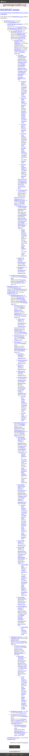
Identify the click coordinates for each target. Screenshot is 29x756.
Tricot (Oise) (24, 243)
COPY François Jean (22, 190)
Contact (21, 754)
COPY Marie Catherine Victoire (22, 55)
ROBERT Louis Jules (22, 206)
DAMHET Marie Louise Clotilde (21, 558)
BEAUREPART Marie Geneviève (18, 714)
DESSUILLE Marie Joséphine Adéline (23, 167)
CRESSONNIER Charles (21, 547)
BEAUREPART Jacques (9, 9)
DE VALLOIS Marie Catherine (18, 41)
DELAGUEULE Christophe (16, 28)
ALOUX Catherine (12, 22)
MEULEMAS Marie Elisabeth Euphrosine (24, 473)
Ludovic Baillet (13, 751)
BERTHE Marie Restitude (20, 725)
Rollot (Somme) (23, 687)
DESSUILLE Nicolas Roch (21, 73)
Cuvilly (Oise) (20, 38)
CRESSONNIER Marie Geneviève (22, 598)
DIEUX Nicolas (17, 342)
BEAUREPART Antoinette (16, 711)
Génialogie (25, 742)
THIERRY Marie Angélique (23, 247)
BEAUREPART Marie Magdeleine (15, 24)
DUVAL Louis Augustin (23, 678)
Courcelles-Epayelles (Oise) (22, 77)
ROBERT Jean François (21, 258)
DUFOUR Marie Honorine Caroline (23, 507)
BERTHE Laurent (20, 720)
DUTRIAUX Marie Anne (12, 290)
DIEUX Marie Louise (22, 360)
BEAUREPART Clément (12, 286)
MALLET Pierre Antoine (21, 319)
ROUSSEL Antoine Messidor (22, 448)
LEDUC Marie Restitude (19, 349)
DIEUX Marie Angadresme (21, 657)
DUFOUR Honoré (21, 498)
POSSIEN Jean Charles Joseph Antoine (23, 399)
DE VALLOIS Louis (20, 37)
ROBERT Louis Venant (19, 200)
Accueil (7, 754)
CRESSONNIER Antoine (19, 431)
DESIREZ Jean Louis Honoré (22, 183)
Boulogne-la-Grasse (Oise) (20, 333)
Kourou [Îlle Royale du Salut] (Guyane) (24, 94)
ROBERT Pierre (21, 267)
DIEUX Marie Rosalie (19, 335)
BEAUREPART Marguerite (13, 737)
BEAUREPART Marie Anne (17, 295)
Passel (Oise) (21, 452)
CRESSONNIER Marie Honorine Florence (21, 486)
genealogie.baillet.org (14, 4)
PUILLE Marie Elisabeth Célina (23, 587)
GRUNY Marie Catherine (20, 646)
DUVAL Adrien (23, 668)
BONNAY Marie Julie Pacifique (21, 616)
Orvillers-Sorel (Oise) (19, 50)
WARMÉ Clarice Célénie (23, 698)
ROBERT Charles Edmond (23, 231)
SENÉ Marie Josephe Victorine (22, 214)
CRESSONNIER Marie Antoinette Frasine (22, 439)
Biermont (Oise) (24, 121)
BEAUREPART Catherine (16, 637)
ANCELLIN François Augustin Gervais (23, 116)
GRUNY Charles (20, 642)
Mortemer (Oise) (22, 27)
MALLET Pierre (17, 314)
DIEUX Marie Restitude (21, 354)
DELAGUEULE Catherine (16, 31)
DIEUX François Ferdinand (21, 371)
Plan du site (14, 754)
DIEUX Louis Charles (21, 301)
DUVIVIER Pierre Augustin (21, 64)
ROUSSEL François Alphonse (23, 455)
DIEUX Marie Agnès (22, 377)
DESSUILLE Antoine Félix (23, 126)
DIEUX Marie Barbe (18, 305)
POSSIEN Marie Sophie (21, 223)
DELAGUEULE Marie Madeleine (18, 275)
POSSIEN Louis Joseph (23, 414)
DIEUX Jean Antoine (19, 653)
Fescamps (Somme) (23, 693)
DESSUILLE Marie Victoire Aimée (23, 100)
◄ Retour (14, 747)
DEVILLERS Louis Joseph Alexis (23, 528)
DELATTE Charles (18, 331)
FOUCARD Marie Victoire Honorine (23, 150)
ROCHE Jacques (20, 281)
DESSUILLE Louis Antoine (23, 135)
